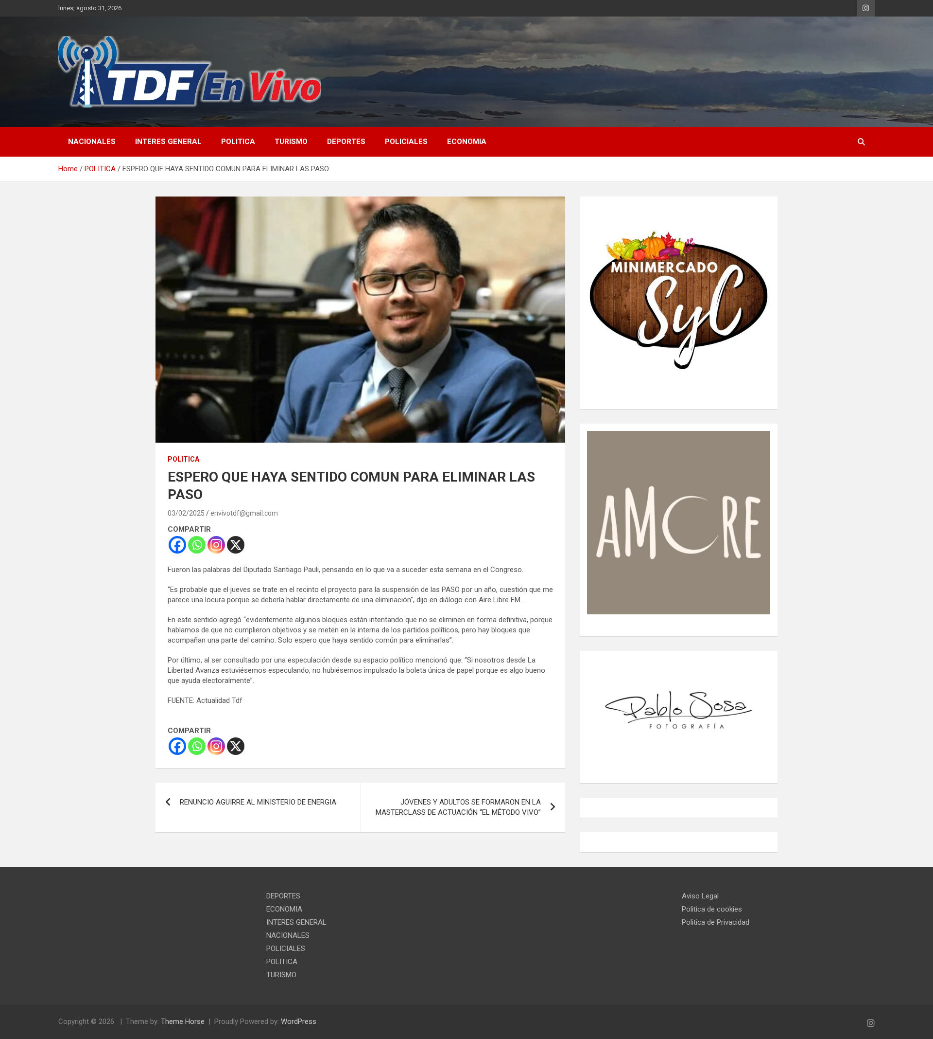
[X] (235, 545)
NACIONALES (92, 141)
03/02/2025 (186, 513)
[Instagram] (216, 545)
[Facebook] (177, 545)
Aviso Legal (700, 896)
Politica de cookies (712, 909)
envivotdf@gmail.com (244, 513)
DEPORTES (346, 141)
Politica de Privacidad (715, 922)
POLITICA (238, 141)
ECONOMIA (466, 141)
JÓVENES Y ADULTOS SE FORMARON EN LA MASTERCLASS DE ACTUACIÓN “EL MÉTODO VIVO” (458, 807)
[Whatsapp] (197, 545)
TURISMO (291, 141)
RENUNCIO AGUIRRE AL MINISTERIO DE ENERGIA (258, 802)
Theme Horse (183, 1021)
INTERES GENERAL (168, 141)
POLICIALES (406, 141)
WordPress (298, 1021)
